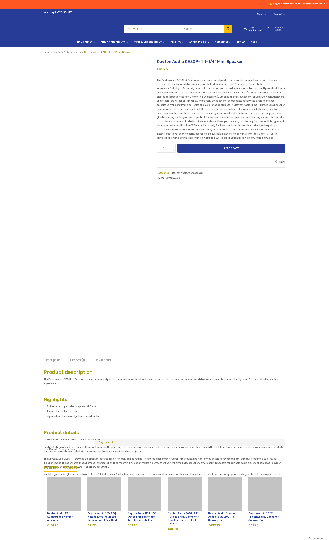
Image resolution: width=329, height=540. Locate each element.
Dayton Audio (179, 173)
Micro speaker (73, 52)
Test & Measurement (148, 42)
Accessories (197, 42)
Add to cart (231, 148)
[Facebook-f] (219, 467)
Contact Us (220, 496)
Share (281, 161)
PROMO (240, 42)
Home (47, 52)
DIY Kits (175, 42)
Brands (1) (77, 192)
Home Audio (84, 42)
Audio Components (113, 42)
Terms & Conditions (113, 496)
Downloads (102, 192)
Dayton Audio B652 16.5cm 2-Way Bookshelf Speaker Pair (264, 390)
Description (52, 192)
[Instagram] (229, 467)
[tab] (52, 193)
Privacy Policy (165, 496)
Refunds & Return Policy (140, 496)
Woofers (58, 52)
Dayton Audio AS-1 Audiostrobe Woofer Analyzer (60, 390)
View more (174, 537)
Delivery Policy (185, 496)
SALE (254, 42)
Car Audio (221, 42)
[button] (61, 64)
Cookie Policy (203, 496)
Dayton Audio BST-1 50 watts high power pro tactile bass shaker (142, 390)
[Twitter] (238, 467)
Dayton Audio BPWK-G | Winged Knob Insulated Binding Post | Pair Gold (102, 390)
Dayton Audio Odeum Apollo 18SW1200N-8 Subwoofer (221, 390)
